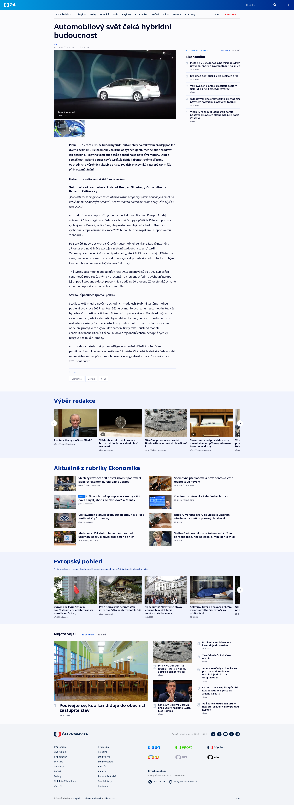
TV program (60, 746)
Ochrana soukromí (92, 798)
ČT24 (103, 378)
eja (55, 44)
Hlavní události (64, 14)
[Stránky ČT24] (154, 747)
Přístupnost (109, 798)
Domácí (104, 14)
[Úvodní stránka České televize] (71, 734)
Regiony (126, 14)
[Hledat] (275, 5)
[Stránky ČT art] (181, 756)
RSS (238, 798)
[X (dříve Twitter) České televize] (231, 734)
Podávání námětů (107, 776)
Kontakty (103, 786)
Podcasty (190, 14)
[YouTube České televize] (225, 734)
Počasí (155, 14)
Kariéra (102, 771)
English (77, 798)
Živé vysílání (60, 751)
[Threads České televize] (237, 734)
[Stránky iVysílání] (216, 747)
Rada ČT (102, 766)
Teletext (58, 761)
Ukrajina (81, 14)
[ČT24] (9, 5)
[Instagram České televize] (213, 734)
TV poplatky (60, 756)
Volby (93, 14)
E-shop (57, 776)
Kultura (177, 14)
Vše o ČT (58, 786)
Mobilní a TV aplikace (65, 781)
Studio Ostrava (105, 761)
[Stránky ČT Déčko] (153, 756)
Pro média (103, 746)
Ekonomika (141, 14)
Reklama (102, 751)
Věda (166, 14)
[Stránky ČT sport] (183, 747)
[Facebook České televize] (219, 734)
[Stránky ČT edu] (213, 756)
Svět (115, 14)
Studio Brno (104, 756)
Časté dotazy (105, 781)
